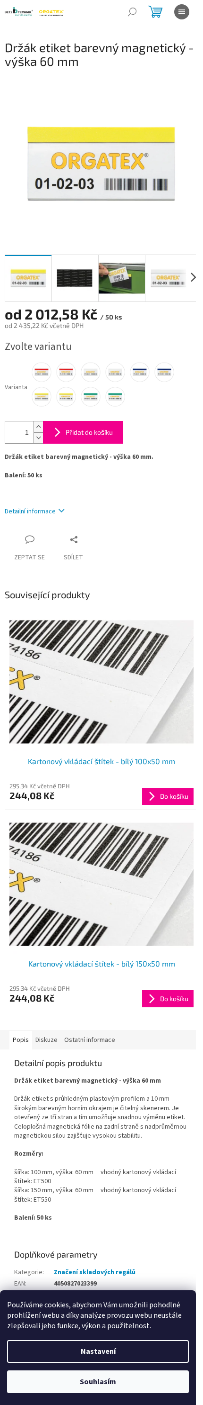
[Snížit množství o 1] (38, 437)
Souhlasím (98, 1382)
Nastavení (98, 1351)
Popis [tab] (21, 1040)
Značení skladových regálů (94, 1272)
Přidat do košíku (89, 432)
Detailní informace (30, 511)
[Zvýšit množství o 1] (38, 426)
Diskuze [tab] (46, 1040)
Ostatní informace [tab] (89, 1040)
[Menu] (181, 11)
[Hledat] (132, 11)
